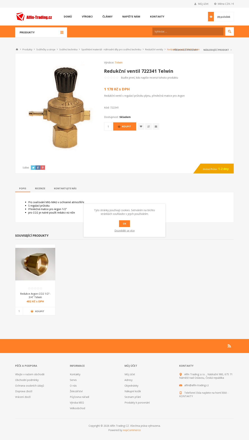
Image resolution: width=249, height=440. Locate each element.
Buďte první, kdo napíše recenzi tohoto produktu (149, 77)
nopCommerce (132, 430)
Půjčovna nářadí (79, 397)
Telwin (118, 62)
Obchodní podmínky (27, 380)
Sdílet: (26, 167)
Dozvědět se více (124, 230)
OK (124, 223)
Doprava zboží (23, 391)
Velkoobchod (77, 408)
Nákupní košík (132, 391)
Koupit (126, 126)
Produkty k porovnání (137, 402)
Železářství (76, 391)
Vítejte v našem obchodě (29, 374)
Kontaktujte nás (65, 188)
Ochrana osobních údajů (29, 385)
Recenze (40, 188)
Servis (73, 380)
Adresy (128, 380)
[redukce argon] (35, 264)
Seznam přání (132, 397)
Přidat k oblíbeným (141, 126)
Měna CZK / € (226, 3)
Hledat (229, 31)
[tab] (22, 188)
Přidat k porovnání (148, 126)
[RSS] (229, 346)
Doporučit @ (156, 126)
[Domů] (17, 49)
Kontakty (75, 374)
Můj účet (203, 3)
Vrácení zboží (23, 397)
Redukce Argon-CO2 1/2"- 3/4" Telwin (35, 295)
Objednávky (131, 385)
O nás (73, 385)
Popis (22, 188)
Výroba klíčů (77, 402)
